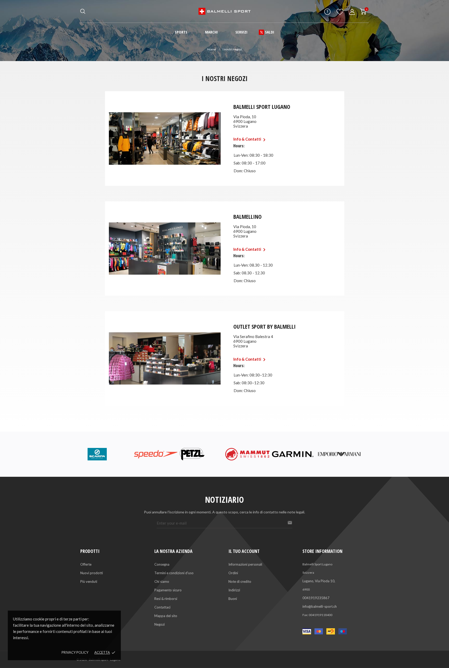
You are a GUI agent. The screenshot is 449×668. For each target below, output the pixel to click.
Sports (181, 32)
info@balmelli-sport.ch (319, 606)
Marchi (211, 32)
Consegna (161, 564)
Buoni (232, 599)
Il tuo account (244, 551)
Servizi (241, 32)
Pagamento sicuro (168, 590)
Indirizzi (234, 590)
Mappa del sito (165, 616)
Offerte (85, 564)
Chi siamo (161, 581)
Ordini (233, 573)
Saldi (269, 32)
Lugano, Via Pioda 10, (318, 581)
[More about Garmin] (293, 454)
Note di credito (239, 581)
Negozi (159, 624)
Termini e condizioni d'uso (174, 573)
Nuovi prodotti (91, 573)
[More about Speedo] (156, 454)
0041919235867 (315, 598)
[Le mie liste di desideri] (339, 13)
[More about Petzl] (201, 454)
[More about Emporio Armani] (339, 454)
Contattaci (162, 607)
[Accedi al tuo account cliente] (352, 12)
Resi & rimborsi (165, 599)
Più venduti (88, 581)
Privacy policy (75, 652)
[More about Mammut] (247, 454)
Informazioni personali (245, 564)
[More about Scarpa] (110, 454)
